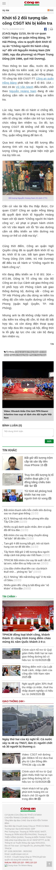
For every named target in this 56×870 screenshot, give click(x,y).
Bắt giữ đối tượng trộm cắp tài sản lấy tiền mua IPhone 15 (38, 461)
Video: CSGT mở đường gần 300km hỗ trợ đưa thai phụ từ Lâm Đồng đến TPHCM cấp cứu (37, 759)
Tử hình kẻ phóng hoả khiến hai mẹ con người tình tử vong (38, 495)
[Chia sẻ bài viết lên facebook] (45, 29)
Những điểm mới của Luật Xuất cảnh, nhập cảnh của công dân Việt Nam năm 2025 (37, 672)
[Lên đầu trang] (49, 864)
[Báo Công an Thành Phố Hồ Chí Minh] (32, 3)
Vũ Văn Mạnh (24, 87)
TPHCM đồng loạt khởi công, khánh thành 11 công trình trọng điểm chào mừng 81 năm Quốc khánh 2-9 (26, 638)
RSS (51, 10)
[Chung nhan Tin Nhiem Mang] (18, 865)
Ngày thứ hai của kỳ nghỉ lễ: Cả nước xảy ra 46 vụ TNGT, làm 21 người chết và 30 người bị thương (27, 743)
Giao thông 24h (13, 701)
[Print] (51, 29)
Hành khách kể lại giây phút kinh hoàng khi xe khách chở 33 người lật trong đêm (35, 793)
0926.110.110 (18, 862)
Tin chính (9, 596)
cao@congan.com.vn (19, 854)
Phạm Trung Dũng (38, 355)
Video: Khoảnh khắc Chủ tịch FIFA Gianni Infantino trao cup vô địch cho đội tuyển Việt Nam (28, 414)
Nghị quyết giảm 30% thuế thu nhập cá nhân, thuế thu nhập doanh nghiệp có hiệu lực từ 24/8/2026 (37, 689)
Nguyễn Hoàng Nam (22, 91)
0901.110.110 (31, 862)
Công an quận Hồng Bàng (26, 352)
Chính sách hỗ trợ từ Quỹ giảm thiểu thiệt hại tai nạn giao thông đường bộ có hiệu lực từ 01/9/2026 (37, 655)
